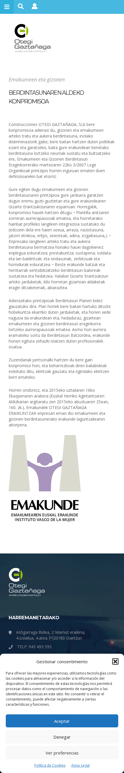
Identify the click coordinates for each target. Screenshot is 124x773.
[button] (115, 661)
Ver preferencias (62, 753)
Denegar (62, 737)
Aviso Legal (80, 765)
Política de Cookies (49, 765)
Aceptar (62, 721)
